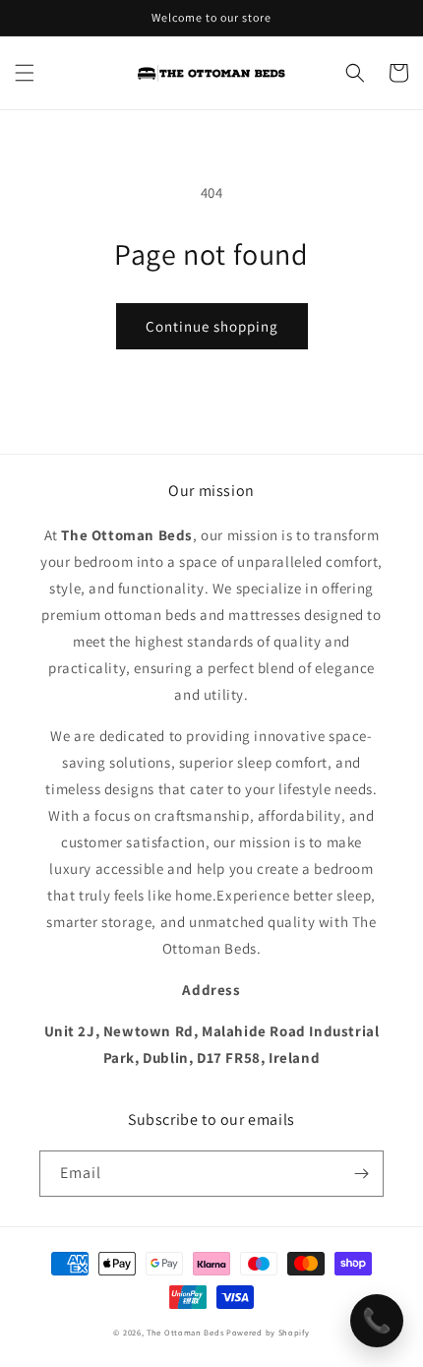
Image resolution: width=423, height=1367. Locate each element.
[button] (24, 72)
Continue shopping (212, 326)
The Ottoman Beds (185, 1332)
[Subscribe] (361, 1173)
